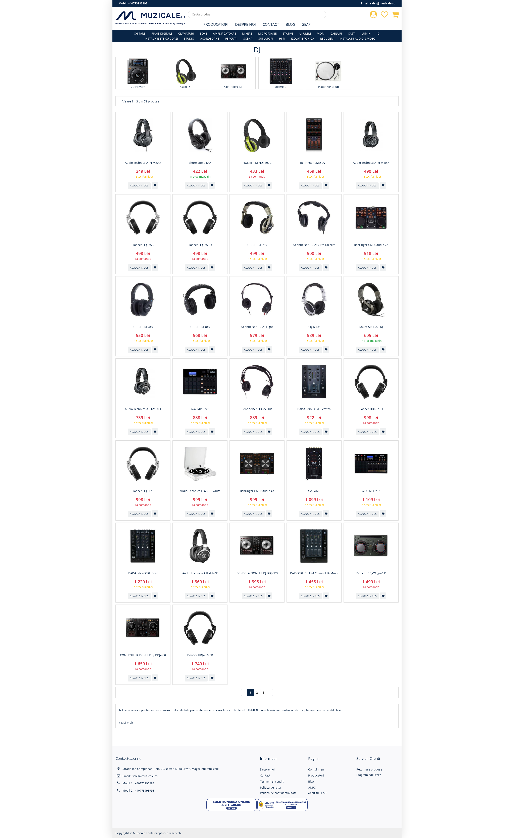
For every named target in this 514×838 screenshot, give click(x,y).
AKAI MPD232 (371, 491)
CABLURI (336, 33)
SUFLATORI (265, 38)
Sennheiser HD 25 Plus (257, 409)
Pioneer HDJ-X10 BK (200, 655)
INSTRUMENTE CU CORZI (161, 38)
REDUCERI (326, 38)
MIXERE (247, 33)
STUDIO (189, 38)
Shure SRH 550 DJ (371, 327)
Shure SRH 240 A (200, 163)
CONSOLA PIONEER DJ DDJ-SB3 (257, 573)
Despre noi (267, 769)
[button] (126, 722)
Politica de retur (270, 787)
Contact (271, 24)
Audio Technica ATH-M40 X (371, 163)
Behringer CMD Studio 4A (257, 491)
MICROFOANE (267, 33)
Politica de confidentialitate (278, 793)
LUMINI (366, 33)
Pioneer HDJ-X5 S (143, 245)
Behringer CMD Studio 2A (371, 245)
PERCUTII (231, 38)
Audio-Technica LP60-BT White (199, 491)
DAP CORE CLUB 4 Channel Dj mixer (314, 573)
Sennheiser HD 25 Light (257, 327)
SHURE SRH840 (200, 327)
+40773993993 (137, 3)
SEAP (306, 24)
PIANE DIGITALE (161, 33)
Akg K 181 (314, 327)
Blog (290, 24)
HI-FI (282, 38)
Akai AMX (314, 491)
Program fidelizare (368, 775)
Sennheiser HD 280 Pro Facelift (314, 245)
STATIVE (288, 33)
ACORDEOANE (209, 38)
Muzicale (139, 833)
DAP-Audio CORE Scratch (314, 409)
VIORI (320, 33)
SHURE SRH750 (257, 245)
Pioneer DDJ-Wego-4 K (371, 573)
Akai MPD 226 (200, 409)
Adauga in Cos (139, 185)
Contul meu (316, 769)
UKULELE (305, 33)
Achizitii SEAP (317, 793)
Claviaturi (186, 33)
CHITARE (139, 33)
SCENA (247, 38)
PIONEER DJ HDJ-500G (257, 163)
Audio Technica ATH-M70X (200, 573)
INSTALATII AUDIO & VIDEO (357, 38)
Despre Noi (245, 24)
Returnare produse (369, 769)
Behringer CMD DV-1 (314, 163)
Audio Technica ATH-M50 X (143, 409)
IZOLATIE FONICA (302, 38)
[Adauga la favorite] (155, 185)
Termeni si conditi (272, 781)
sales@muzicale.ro (382, 3)
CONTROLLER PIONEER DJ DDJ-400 (143, 655)
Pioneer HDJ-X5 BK (200, 245)
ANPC (312, 787)
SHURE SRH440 (143, 327)
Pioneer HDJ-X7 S (143, 491)
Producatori (215, 24)
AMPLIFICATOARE (224, 33)
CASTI (352, 33)
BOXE (203, 33)
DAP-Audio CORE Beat (143, 573)
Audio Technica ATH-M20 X (143, 163)
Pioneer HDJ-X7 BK (371, 409)
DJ (378, 33)
